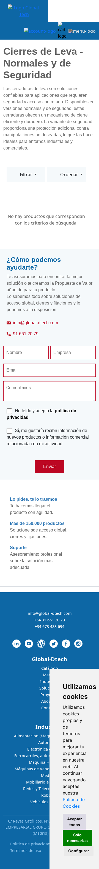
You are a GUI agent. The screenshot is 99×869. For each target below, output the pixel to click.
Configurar (78, 850)
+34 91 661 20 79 (49, 619)
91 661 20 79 (25, 333)
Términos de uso (25, 850)
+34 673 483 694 (49, 626)
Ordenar (69, 174)
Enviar (49, 466)
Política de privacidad (30, 843)
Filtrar (26, 174)
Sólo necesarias (77, 837)
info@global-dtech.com (35, 322)
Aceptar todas (74, 822)
